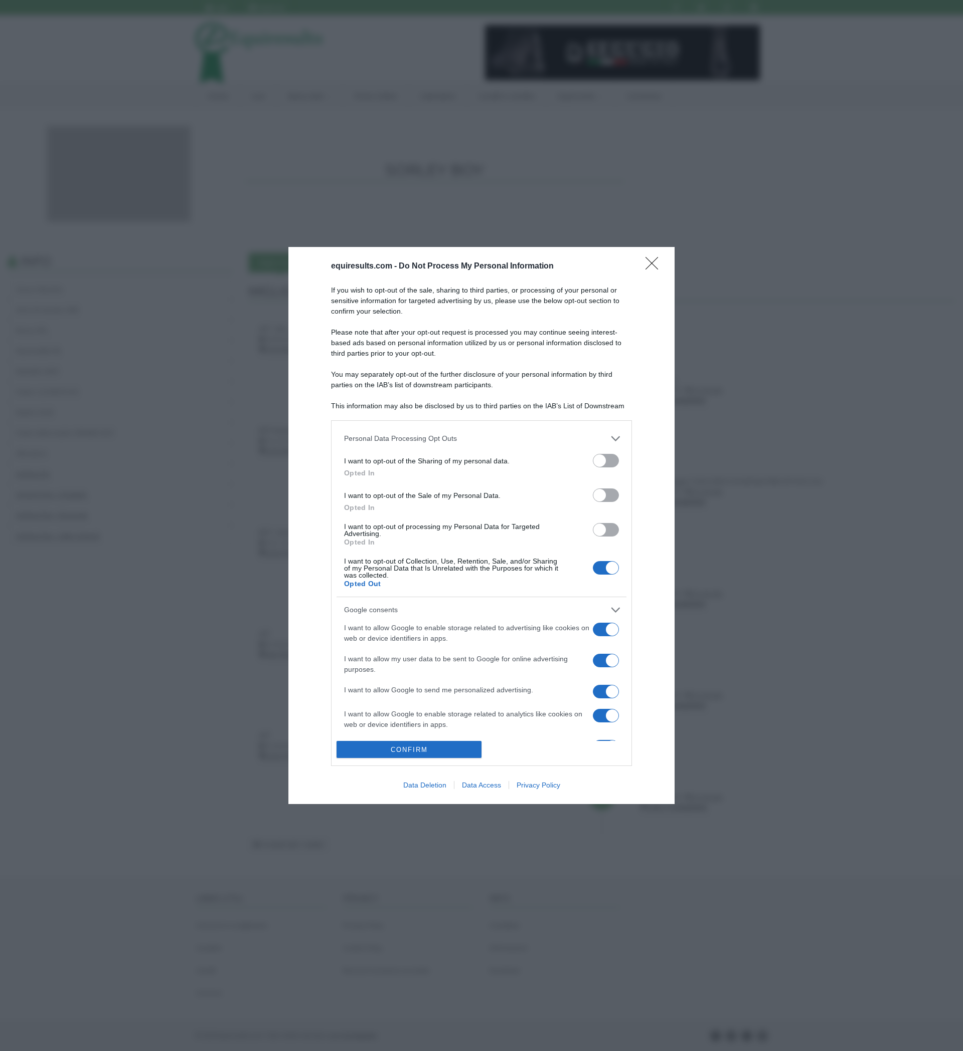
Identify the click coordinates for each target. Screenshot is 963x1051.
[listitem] (481, 438)
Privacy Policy (538, 785)
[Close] (655, 266)
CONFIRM (409, 749)
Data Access (481, 785)
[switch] (606, 460)
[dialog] (481, 525)
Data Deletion (424, 785)
